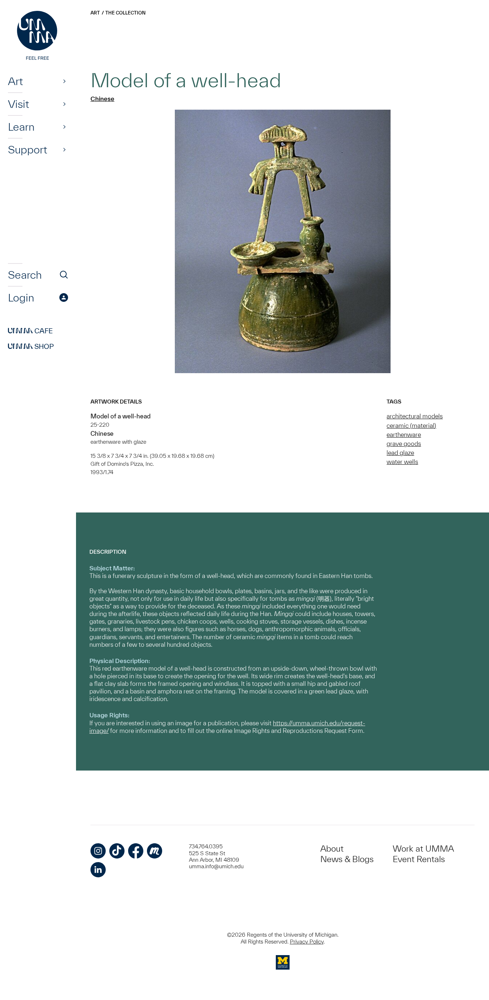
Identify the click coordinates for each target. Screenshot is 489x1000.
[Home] (38, 36)
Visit (18, 104)
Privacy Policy (307, 941)
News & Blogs (347, 859)
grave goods (404, 443)
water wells (402, 461)
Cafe (30, 331)
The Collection (125, 13)
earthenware (404, 434)
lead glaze (400, 452)
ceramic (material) (411, 425)
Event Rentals (419, 859)
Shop (31, 346)
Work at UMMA (423, 848)
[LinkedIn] (98, 869)
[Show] (64, 81)
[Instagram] (98, 850)
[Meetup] (154, 850)
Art (15, 81)
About (331, 848)
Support (27, 149)
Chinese (102, 98)
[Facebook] (135, 850)
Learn (21, 127)
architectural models (415, 416)
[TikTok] (117, 850)
